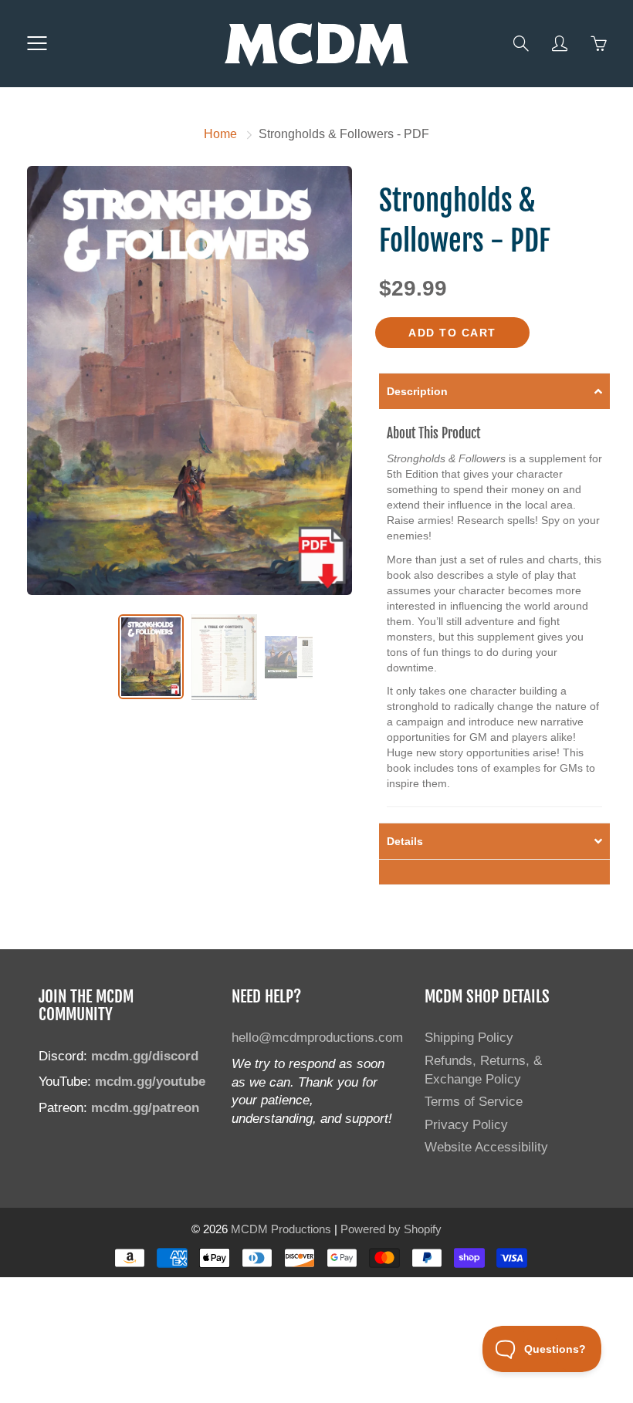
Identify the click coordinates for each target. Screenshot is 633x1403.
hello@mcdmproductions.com (317, 1037)
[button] (494, 391)
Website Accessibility (486, 1147)
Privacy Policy (466, 1124)
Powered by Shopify (391, 1229)
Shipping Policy (469, 1037)
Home (220, 133)
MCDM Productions (281, 1229)
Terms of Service (474, 1101)
